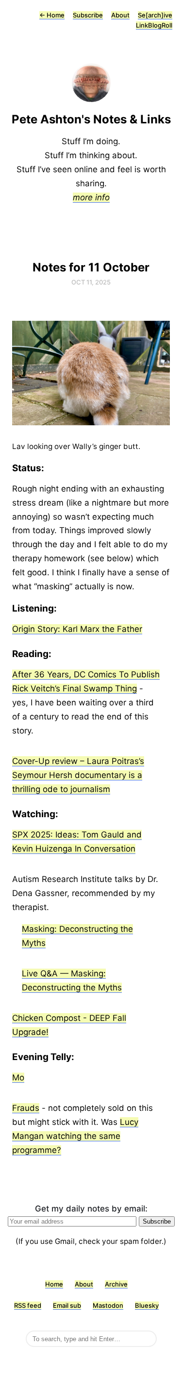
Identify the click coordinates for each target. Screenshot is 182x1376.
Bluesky (147, 1305)
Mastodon (108, 1305)
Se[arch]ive (155, 15)
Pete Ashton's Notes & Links (91, 119)
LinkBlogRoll (154, 25)
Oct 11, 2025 (91, 282)
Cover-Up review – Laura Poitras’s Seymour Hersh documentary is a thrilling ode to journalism (78, 775)
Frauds (25, 1108)
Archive (116, 1284)
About (120, 15)
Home (52, 15)
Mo (18, 1077)
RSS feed (27, 1305)
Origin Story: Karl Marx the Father (77, 629)
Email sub (67, 1305)
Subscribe (88, 15)
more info (91, 197)
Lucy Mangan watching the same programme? (75, 1136)
